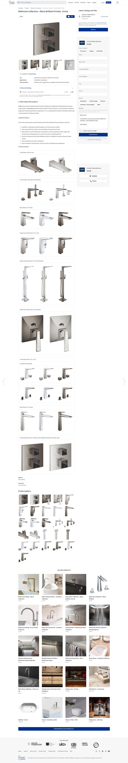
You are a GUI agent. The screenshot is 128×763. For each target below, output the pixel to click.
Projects (70, 2)
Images (94, 2)
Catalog (91, 51)
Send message (93, 135)
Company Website (84, 69)
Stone (19, 479)
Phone (80, 91)
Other (98, 105)
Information (99, 51)
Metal (23, 479)
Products (83, 2)
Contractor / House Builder (87, 105)
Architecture (83, 101)
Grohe (65, 11)
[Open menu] (117, 2)
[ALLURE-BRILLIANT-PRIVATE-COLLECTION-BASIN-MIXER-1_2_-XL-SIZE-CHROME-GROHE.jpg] (58, 511)
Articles (77, 2)
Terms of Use (41, 95)
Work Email (82, 62)
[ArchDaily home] (12, 2)
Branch (81, 98)
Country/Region (83, 76)
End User (102, 101)
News (89, 2)
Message (81, 108)
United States (32, 74)
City (80, 84)
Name (80, 55)
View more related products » (64, 729)
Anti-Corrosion (22, 485)
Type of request (83, 48)
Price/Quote (83, 51)
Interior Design (93, 101)
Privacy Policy (47, 95)
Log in (103, 2)
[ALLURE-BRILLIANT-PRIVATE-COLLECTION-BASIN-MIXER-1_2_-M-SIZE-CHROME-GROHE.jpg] (35, 523)
